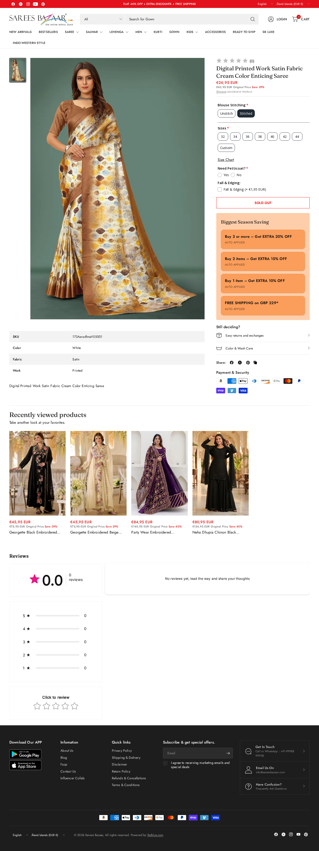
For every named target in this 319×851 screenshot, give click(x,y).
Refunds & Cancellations (129, 778)
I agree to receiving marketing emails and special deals (200, 765)
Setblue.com (155, 835)
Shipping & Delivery (126, 757)
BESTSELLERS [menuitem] (48, 32)
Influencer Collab (72, 778)
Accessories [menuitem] (215, 32)
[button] (56, 615)
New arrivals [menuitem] (20, 32)
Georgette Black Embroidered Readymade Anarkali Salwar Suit (35, 532)
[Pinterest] (43, 4)
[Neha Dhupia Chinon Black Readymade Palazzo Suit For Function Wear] (220, 473)
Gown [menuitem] (174, 32)
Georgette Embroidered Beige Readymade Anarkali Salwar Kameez (94, 532)
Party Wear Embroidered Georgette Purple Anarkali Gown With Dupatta (157, 532)
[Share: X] (240, 363)
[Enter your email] (228, 753)
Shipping (221, 91)
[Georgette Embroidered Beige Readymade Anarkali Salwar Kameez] (98, 473)
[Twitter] (20, 4)
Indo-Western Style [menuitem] (29, 43)
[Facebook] (13, 4)
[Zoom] (195, 67)
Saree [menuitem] (69, 32)
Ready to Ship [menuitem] (244, 32)
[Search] (253, 19)
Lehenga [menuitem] (117, 32)
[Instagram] (28, 4)
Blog (63, 757)
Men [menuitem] (138, 32)
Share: (221, 362)
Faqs (63, 764)
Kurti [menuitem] (158, 32)
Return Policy (121, 771)
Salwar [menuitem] (92, 32)
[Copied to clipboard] (255, 363)
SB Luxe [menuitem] (268, 32)
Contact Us (68, 771)
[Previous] (9, 482)
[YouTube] (35, 4)
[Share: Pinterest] (248, 363)
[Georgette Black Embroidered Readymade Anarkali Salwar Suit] (37, 473)
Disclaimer (119, 764)
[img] (232, 61)
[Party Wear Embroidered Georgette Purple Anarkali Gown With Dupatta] (159, 473)
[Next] (309, 482)
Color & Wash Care (239, 348)
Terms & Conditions (126, 785)
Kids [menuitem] (190, 32)
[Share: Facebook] (232, 363)
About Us (66, 750)
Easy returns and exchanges (245, 335)
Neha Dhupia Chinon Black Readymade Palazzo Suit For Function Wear (215, 532)
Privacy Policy (122, 750)
